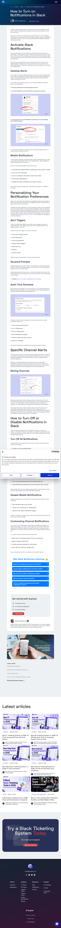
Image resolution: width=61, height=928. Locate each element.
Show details (52, 470)
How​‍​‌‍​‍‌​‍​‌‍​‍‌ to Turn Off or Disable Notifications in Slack (18, 677)
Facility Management (24, 898)
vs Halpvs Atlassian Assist (47, 890)
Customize (29, 475)
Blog (16, 6)
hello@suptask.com (30, 871)
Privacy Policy (30, 918)
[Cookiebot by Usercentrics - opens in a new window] (52, 452)
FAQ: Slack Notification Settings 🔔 (16, 680)
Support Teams (23, 890)
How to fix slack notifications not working (29, 279)
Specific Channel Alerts (12, 673)
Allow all (50, 475)
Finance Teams (23, 894)
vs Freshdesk (47, 885)
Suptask (33, 922)
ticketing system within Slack (25, 214)
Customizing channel (16, 525)
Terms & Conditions (30, 915)
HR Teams (24, 887)
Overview (12, 885)
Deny (11, 475)
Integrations (13, 887)
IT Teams (23, 885)
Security (34, 889)
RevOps (23, 901)
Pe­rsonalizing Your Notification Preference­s (17, 669)
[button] (56, 2)
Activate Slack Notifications (13, 666)
